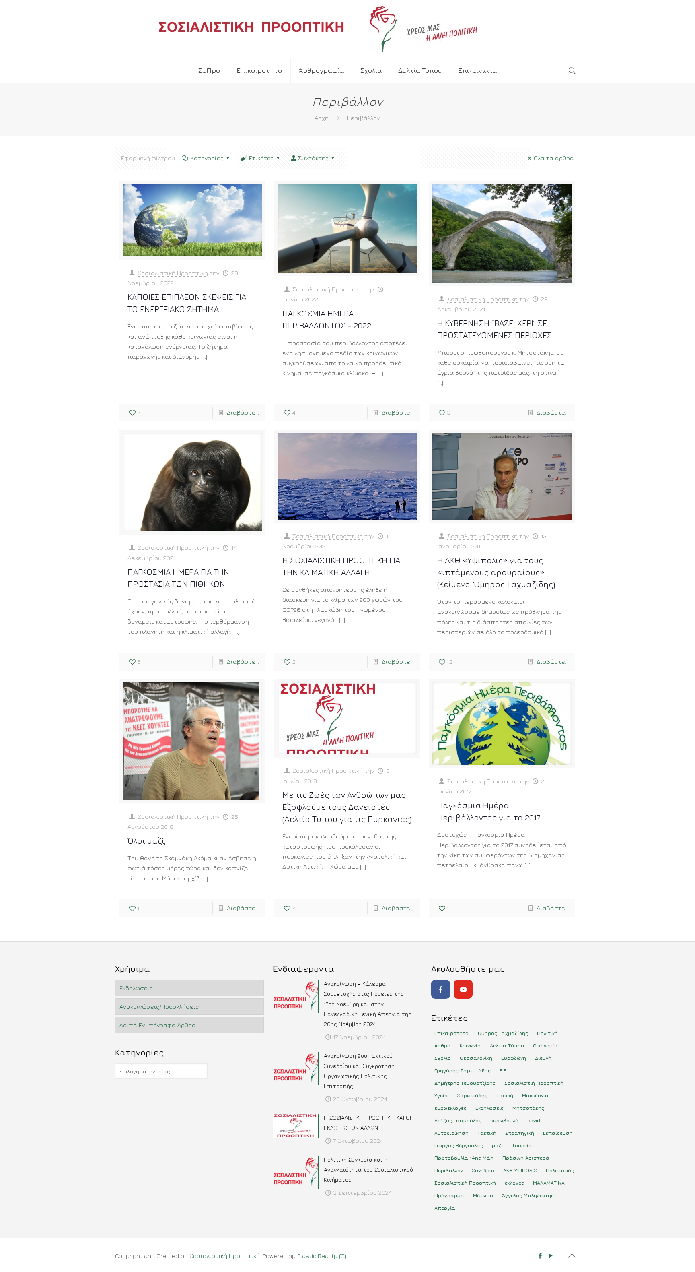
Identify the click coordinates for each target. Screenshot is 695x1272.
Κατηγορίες (207, 158)
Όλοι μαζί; (146, 840)
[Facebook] (440, 989)
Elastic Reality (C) (321, 1255)
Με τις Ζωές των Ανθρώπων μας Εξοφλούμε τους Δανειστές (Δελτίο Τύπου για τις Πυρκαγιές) (346, 807)
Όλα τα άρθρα (554, 158)
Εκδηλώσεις (136, 988)
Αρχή (322, 117)
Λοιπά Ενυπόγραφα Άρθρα (157, 1025)
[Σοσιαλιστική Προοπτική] (347, 29)
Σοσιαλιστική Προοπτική (173, 272)
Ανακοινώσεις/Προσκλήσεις (159, 1006)
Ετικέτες (261, 158)
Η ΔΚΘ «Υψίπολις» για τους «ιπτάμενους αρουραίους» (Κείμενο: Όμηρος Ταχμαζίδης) (496, 572)
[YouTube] (463, 989)
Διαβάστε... (243, 412)
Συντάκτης (313, 158)
